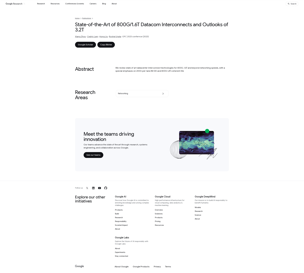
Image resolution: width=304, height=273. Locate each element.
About (114, 4)
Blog (104, 4)
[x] (87, 188)
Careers (93, 4)
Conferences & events (74, 4)
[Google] (79, 266)
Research (41, 4)
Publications (86, 18)
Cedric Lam (92, 36)
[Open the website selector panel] (24, 4)
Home (77, 18)
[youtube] (99, 188)
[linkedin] (93, 188)
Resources (55, 4)
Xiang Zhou (80, 36)
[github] (106, 188)
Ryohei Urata (115, 36)
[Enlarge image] (217, 158)
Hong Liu (103, 36)
